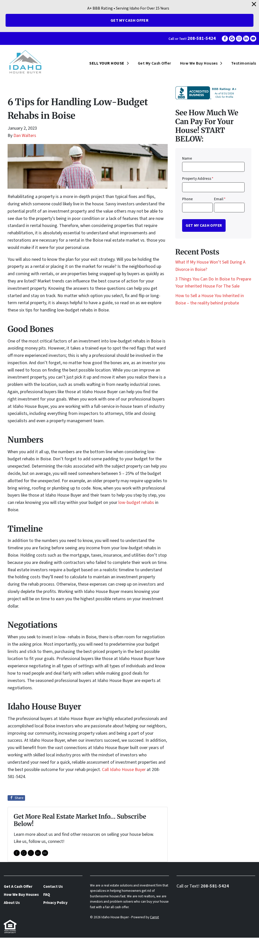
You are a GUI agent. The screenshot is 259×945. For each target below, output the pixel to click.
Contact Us (53, 886)
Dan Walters (24, 135)
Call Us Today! (13, 941)
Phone (187, 199)
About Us (12, 902)
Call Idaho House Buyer (124, 769)
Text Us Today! (47, 941)
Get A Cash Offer (18, 886)
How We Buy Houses (199, 63)
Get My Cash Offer (129, 20)
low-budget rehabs (136, 502)
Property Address (197, 178)
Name (187, 158)
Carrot (154, 917)
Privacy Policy (55, 902)
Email (220, 199)
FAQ (46, 894)
